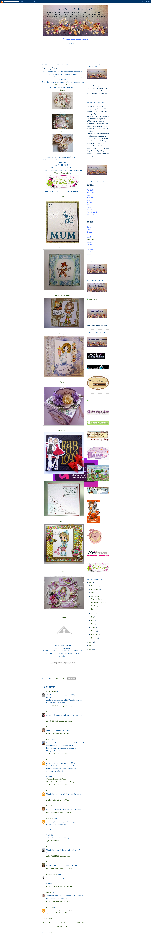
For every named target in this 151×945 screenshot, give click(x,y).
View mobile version (62, 926)
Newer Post (46, 923)
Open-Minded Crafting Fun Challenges (60, 782)
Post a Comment (47, 919)
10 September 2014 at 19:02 (59, 721)
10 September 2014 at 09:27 (59, 706)
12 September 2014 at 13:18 (58, 813)
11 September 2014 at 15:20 (58, 785)
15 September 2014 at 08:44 (59, 886)
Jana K (62, 112)
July (92, 617)
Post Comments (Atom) (59, 933)
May (93, 624)
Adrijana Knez (51, 691)
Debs (63, 479)
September (95, 596)
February (94, 634)
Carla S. (49, 806)
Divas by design (75, 9)
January (94, 638)
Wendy (62, 522)
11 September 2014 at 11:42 (58, 754)
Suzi (62, 132)
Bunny (48, 862)
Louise (48, 847)
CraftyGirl (50, 818)
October (94, 593)
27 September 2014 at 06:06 (59, 913)
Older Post (80, 923)
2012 (90, 646)
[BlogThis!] (70, 678)
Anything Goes (96, 606)
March (93, 631)
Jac (62, 197)
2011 (90, 649)
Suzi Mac (49, 892)
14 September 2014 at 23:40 (59, 869)
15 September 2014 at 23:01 (58, 902)
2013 (90, 642)
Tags (92, 609)
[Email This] (68, 678)
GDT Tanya (62, 430)
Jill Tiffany (63, 617)
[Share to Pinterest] (75, 678)
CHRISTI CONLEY (62, 85)
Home (63, 923)
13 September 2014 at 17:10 (59, 856)
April (93, 627)
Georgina (62, 334)
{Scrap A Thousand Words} (56, 779)
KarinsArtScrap (52, 874)
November (95, 589)
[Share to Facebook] (73, 678)
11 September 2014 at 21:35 (58, 800)
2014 (91, 583)
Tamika (62, 90)
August (94, 613)
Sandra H (49, 712)
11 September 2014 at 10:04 (59, 734)
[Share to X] (71, 678)
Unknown (50, 760)
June (93, 620)
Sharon (62, 571)
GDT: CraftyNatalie (62, 296)
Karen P (49, 791)
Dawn (62, 382)
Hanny (48, 739)
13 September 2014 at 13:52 (58, 841)
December (95, 586)
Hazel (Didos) (51, 727)
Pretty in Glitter (96, 599)
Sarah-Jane (63, 248)
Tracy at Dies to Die (61, 173)
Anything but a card (98, 602)
